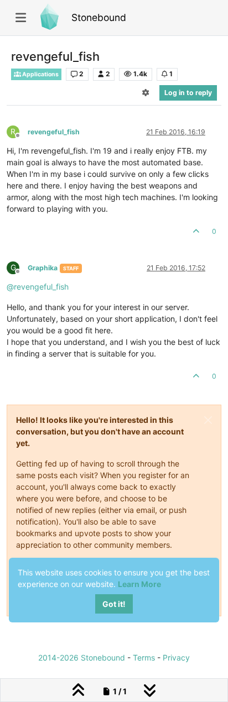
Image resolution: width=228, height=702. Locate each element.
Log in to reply (188, 92)
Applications (40, 74)
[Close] (208, 420)
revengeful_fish (54, 132)
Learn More (139, 584)
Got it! (114, 604)
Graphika (43, 268)
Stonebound (98, 17)
